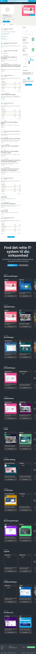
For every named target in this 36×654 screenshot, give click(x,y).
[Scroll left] (1, 288)
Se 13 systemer (25, 357)
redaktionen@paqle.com (13, 647)
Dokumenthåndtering (9, 463)
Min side (16, 3)
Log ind (24, 647)
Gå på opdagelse (12, 265)
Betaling (6, 280)
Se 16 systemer (10, 479)
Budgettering (22, 402)
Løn (20, 341)
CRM (6, 524)
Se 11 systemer (10, 540)
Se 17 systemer (10, 357)
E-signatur (21, 463)
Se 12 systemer (10, 296)
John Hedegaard (3, 38)
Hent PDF (19, 90)
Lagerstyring (7, 555)
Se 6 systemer (25, 418)
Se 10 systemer (25, 510)
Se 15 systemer (25, 326)
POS (20, 310)
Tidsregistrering (8, 341)
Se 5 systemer (25, 479)
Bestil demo (28, 84)
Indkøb (20, 585)
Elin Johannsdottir (3, 36)
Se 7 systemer (25, 387)
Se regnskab (2, 90)
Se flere (11, 236)
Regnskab (11, 24)
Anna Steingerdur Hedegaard (5, 33)
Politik (2, 649)
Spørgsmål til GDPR (32, 652)
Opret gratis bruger (31, 647)
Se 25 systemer (10, 632)
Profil (4, 24)
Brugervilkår (27, 652)
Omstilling (7, 616)
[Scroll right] (34, 288)
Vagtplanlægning (23, 371)
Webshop (21, 433)
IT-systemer (20, 3)
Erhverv (2, 647)
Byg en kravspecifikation (23, 265)
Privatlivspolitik (23, 652)
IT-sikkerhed (22, 494)
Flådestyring (22, 555)
